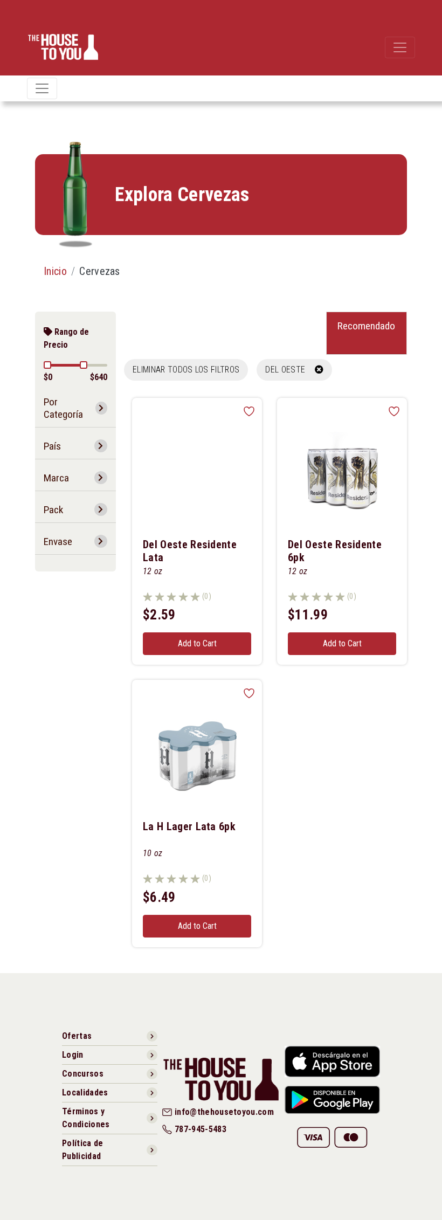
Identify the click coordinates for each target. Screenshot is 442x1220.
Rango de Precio (66, 338)
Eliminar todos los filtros (186, 369)
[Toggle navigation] (400, 47)
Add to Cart (197, 643)
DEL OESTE (289, 369)
